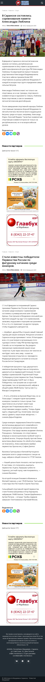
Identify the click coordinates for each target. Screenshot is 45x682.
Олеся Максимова (13, 25)
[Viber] (18, 133)
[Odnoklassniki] (3, 133)
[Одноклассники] (28, 661)
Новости (11, 10)
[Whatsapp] (14, 133)
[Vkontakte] (7, 133)
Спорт (17, 10)
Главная (4, 10)
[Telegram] (11, 133)
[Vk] (16, 661)
